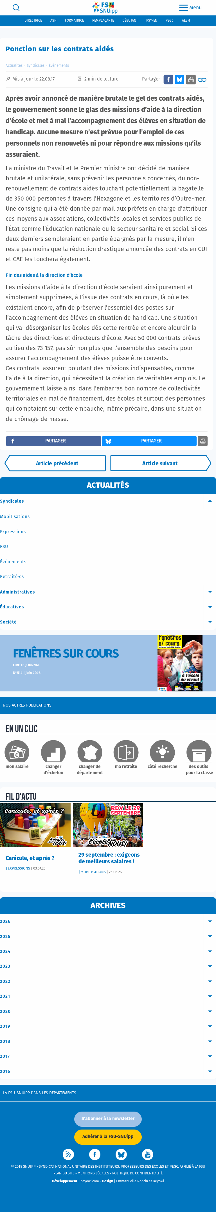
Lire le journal (26, 665)
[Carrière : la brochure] (55, 463)
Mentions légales (93, 1173)
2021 (5, 996)
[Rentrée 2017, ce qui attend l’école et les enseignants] (161, 463)
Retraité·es (12, 577)
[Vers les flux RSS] (68, 1154)
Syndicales (35, 66)
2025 (5, 937)
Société (8, 622)
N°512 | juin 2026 (26, 673)
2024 (5, 951)
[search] (16, 7)
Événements (59, 66)
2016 (5, 1072)
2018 (5, 1041)
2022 (5, 981)
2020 (5, 1011)
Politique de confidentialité (137, 1173)
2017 (5, 1056)
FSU (4, 547)
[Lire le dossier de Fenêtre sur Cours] (180, 663)
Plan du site (64, 1173)
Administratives (17, 592)
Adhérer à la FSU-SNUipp (108, 1136)
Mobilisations (15, 517)
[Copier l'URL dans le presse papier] (202, 79)
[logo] (105, 7)
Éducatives (12, 607)
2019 (5, 1026)
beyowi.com (89, 1181)
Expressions (13, 532)
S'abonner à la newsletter (108, 1118)
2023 (5, 966)
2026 (5, 921)
